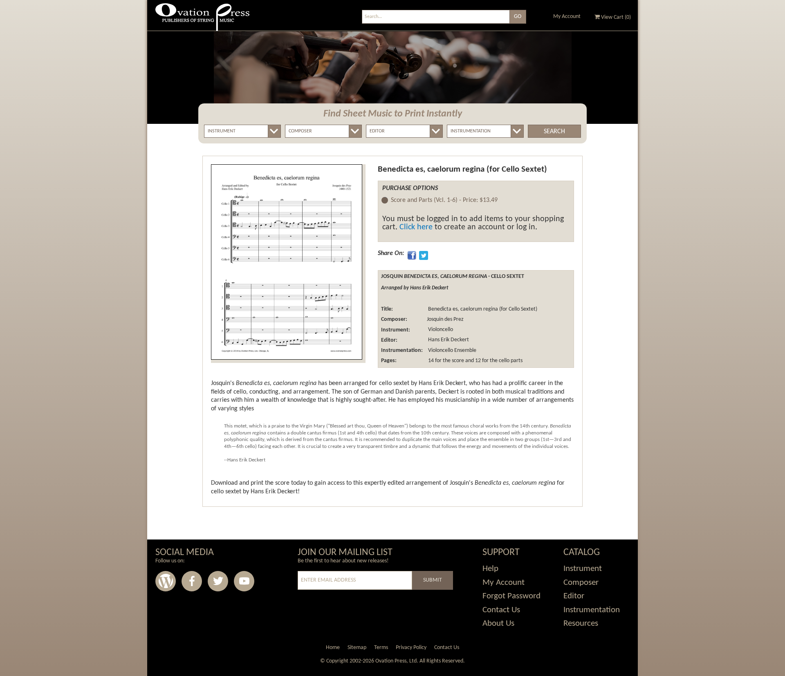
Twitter (218, 581)
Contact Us (501, 610)
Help (490, 568)
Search (554, 131)
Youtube (244, 581)
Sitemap (357, 648)
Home (333, 648)
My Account (567, 16)
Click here (416, 227)
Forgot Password (511, 596)
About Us (498, 623)
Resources (580, 623)
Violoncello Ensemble (451, 350)
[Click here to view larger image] (286, 262)
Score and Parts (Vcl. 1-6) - (444, 200)
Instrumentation (591, 610)
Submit (432, 580)
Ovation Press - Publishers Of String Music (202, 20)
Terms (381, 648)
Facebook (192, 581)
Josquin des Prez (445, 319)
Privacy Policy (411, 648)
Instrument (582, 568)
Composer (581, 582)
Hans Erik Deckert (448, 340)
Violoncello (440, 330)
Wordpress (165, 581)
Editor (573, 596)
